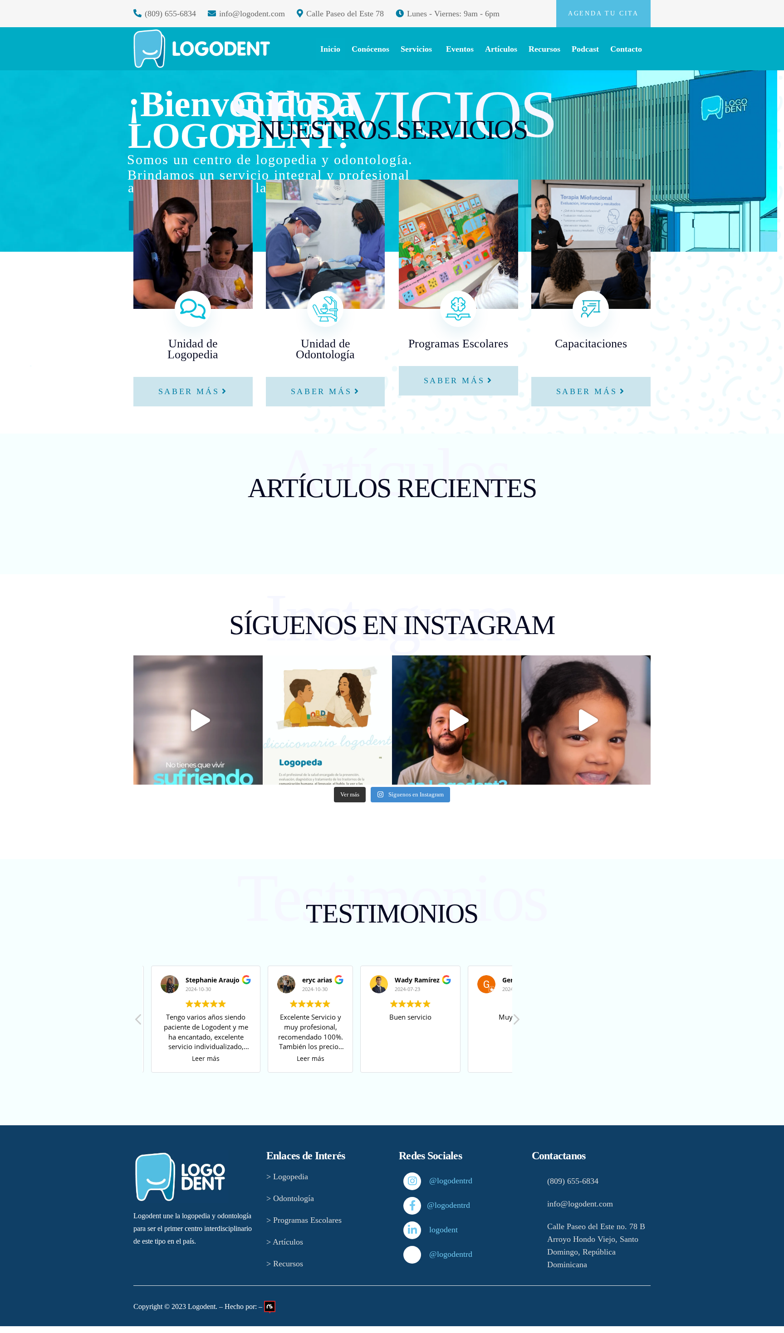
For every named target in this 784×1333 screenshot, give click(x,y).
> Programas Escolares (304, 1220)
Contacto (626, 49)
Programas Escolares (458, 343)
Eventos (460, 49)
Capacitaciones (591, 349)
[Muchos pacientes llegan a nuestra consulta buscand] (456, 720)
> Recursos (284, 1263)
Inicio (330, 49)
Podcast (585, 49)
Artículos (501, 49)
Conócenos (370, 49)
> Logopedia (287, 1176)
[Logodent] (201, 48)
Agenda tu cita (603, 13)
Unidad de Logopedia (192, 349)
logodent (435, 1229)
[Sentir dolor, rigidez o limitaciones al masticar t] (198, 720)
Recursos (544, 49)
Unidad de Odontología (325, 349)
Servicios (416, 49)
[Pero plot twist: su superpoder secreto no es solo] (586, 720)
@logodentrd (435, 1180)
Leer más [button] (203, 1058)
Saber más (188, 391)
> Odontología (290, 1198)
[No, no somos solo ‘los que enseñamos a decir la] (327, 720)
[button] (515, 1022)
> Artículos (284, 1241)
